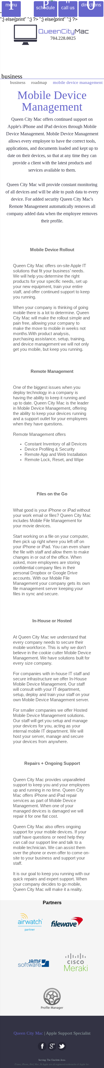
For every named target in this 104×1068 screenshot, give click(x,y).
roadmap (39, 82)
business (17, 82)
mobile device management (78, 82)
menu (11, 7)
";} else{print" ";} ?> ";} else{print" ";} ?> (51, 541)
